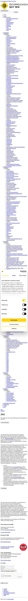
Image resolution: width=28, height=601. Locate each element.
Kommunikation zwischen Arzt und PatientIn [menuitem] (16, 196)
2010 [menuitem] (7, 359)
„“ (9, 438)
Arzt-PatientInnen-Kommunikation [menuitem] (14, 193)
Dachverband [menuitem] (9, 236)
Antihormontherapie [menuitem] (10, 154)
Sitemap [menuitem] (5, 590)
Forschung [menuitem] (5, 241)
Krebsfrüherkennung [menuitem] (11, 38)
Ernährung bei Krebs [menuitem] (11, 207)
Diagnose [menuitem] (8, 39)
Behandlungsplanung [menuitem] (11, 148)
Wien (7, 30)
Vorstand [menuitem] (8, 380)
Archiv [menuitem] (7, 349)
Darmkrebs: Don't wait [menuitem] (11, 347)
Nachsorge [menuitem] (8, 204)
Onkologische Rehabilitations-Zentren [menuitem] (15, 331)
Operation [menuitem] (8, 149)
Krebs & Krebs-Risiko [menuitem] (11, 37)
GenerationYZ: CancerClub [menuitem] (12, 188)
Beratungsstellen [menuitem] (10, 177)
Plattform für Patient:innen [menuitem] (12, 173)
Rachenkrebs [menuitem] (9, 133)
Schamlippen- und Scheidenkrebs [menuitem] (13, 116)
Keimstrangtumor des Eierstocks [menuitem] (13, 112)
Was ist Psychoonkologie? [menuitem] (12, 192)
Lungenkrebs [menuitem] (9, 89)
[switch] (24, 305)
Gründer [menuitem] (8, 378)
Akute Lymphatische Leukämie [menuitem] (13, 97)
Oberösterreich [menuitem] (9, 228)
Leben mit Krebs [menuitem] (10, 175)
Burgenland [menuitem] (9, 224)
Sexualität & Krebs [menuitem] (10, 209)
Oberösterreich (9, 23)
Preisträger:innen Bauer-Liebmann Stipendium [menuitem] (16, 255)
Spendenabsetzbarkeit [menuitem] (11, 400)
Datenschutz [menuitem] (6, 594)
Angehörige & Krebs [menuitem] (11, 211)
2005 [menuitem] (7, 366)
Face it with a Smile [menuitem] (10, 185)
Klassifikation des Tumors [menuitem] (12, 71)
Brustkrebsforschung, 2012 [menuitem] (12, 259)
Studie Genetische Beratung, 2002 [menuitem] (14, 264)
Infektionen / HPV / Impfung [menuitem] (12, 51)
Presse (4, 16)
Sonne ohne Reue (5, 422)
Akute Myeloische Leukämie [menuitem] (12, 99)
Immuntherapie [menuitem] (9, 156)
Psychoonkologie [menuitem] (10, 172)
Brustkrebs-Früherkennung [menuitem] (12, 57)
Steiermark (8, 26)
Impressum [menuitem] (5, 591)
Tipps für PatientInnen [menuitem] (11, 197)
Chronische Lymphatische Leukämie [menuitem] (14, 100)
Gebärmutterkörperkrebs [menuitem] (11, 111)
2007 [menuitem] (7, 363)
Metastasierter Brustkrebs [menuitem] (12, 105)
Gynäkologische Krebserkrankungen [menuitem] (14, 83)
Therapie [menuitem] (8, 42)
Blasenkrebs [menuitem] (9, 139)
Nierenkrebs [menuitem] (9, 141)
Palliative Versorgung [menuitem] (11, 214)
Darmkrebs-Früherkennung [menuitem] (12, 59)
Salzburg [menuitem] (8, 229)
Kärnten (8, 21)
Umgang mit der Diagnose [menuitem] (12, 205)
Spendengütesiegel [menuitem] (10, 399)
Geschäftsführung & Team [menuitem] (12, 383)
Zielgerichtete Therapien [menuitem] (11, 157)
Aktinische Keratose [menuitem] (11, 121)
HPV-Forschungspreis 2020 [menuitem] (12, 257)
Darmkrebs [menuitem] (8, 80)
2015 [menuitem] (7, 353)
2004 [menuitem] (7, 367)
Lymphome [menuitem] (8, 91)
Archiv (5, 405)
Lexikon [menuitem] (8, 44)
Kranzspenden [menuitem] (9, 395)
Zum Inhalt (3, 1)
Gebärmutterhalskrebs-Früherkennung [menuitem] (15, 60)
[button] (4, 10)
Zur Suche (13, 1)
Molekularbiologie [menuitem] (10, 70)
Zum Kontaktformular (6, 541)
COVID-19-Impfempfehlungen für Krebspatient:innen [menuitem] (14, 239)
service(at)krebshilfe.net (9, 529)
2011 (4, 407)
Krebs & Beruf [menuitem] (9, 213)
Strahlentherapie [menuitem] (10, 151)
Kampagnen (6, 404)
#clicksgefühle (10, 599)
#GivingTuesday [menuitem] (10, 394)
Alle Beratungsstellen (5, 532)
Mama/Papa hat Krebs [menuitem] (11, 212)
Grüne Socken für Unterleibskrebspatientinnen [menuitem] (16, 342)
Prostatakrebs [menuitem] (9, 144)
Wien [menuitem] (7, 234)
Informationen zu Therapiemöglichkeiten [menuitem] (15, 147)
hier (12, 520)
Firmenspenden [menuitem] (9, 398)
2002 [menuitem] (7, 370)
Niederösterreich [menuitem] (10, 227)
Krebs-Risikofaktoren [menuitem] (11, 49)
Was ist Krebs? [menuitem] (9, 47)
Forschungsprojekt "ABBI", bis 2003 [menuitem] (14, 263)
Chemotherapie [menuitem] (9, 152)
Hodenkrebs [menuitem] (9, 140)
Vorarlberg (8, 29)
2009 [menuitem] (7, 361)
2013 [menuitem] (7, 355)
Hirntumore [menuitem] (9, 82)
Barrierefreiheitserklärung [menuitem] (9, 592)
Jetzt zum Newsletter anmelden (8, 571)
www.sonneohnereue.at (16, 466)
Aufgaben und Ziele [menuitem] (10, 379)
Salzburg (8, 25)
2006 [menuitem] (7, 364)
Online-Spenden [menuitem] (10, 393)
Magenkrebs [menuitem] (9, 92)
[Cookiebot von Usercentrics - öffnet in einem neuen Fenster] (20, 271)
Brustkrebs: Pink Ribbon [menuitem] (12, 340)
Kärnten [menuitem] (8, 225)
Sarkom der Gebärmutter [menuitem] (12, 115)
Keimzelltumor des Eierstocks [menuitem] (13, 113)
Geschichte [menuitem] (8, 377)
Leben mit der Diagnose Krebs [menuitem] (13, 201)
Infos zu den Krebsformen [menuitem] (12, 75)
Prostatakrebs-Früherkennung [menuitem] (13, 58)
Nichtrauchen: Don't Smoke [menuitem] (12, 346)
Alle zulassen (14, 320)
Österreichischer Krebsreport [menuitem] (12, 164)
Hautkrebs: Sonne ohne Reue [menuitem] (13, 345)
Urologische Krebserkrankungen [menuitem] (13, 93)
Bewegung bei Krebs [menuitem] (11, 208)
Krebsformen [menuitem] (9, 41)
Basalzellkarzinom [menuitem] (10, 123)
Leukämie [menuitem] (8, 76)
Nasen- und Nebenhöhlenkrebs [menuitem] (13, 132)
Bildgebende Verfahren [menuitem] (11, 67)
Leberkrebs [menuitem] (8, 88)
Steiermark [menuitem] (8, 230)
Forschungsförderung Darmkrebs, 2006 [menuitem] (15, 261)
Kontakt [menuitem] (5, 589)
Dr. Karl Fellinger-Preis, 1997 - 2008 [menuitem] (14, 268)
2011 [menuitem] (7, 358)
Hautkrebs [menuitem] (8, 84)
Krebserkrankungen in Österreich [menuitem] (13, 165)
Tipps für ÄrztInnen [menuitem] (10, 199)
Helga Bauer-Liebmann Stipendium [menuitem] (14, 248)
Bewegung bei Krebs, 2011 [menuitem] (12, 260)
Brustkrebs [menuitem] (8, 79)
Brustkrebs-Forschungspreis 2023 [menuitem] (14, 247)
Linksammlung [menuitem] (9, 334)
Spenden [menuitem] (5, 388)
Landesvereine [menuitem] (9, 384)
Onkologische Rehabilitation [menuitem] (12, 203)
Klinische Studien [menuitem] (10, 161)
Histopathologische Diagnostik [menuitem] (13, 68)
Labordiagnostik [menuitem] (10, 66)
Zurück (8, 35)
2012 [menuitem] (7, 357)
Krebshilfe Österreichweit (12, 18)
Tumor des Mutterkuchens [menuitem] (12, 117)
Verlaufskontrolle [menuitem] (10, 72)
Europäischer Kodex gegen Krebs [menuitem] (14, 50)
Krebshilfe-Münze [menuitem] (10, 387)
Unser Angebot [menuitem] (9, 171)
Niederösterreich (10, 22)
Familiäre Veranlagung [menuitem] (11, 52)
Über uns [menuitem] (5, 372)
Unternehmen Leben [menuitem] (11, 189)
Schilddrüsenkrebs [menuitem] (10, 135)
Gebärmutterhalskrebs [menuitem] (11, 110)
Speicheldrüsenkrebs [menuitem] (11, 136)
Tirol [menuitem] (7, 232)
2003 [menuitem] (7, 368)
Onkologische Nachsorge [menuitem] (12, 158)
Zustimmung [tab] (5, 275)
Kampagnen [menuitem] (6, 335)
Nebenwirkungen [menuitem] (10, 153)
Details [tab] (14, 275)
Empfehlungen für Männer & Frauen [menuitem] (14, 55)
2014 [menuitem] (7, 354)
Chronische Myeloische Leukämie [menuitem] (14, 101)
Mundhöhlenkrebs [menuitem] (10, 131)
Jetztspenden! (3, 410)
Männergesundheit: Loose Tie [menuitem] (13, 341)
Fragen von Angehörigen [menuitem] (12, 220)
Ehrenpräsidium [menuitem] (9, 382)
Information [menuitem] (6, 32)
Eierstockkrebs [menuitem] (9, 108)
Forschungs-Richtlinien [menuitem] (11, 251)
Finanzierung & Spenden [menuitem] (12, 386)
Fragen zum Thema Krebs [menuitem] (12, 176)
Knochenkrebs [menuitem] (9, 87)
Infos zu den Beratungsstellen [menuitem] (13, 223)
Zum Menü (8, 1)
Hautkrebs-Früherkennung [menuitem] (12, 62)
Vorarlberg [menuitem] (8, 233)
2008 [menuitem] (7, 362)
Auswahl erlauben (14, 324)
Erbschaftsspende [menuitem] (10, 396)
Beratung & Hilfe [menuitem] (7, 166)
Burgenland (9, 19)
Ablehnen (14, 328)
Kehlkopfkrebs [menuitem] (9, 129)
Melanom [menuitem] (8, 124)
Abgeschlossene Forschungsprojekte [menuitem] (14, 249)
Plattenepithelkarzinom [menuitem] (11, 125)
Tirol (7, 27)
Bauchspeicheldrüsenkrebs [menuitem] (12, 78)
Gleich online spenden (6, 560)
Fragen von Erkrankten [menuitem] (11, 219)
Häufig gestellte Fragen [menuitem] (11, 217)
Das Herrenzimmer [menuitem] (10, 187)
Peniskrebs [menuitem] (8, 143)
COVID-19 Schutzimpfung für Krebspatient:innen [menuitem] (13, 179)
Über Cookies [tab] (22, 275)
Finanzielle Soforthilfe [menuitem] (11, 184)
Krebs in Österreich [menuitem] (10, 43)
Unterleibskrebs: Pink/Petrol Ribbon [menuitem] (14, 344)
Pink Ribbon (3, 488)
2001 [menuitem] (7, 371)
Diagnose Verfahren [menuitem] (10, 65)
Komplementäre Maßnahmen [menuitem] (13, 160)
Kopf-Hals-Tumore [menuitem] (10, 86)
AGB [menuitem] (4, 595)
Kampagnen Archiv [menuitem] (10, 352)
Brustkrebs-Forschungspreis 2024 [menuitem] (14, 245)
